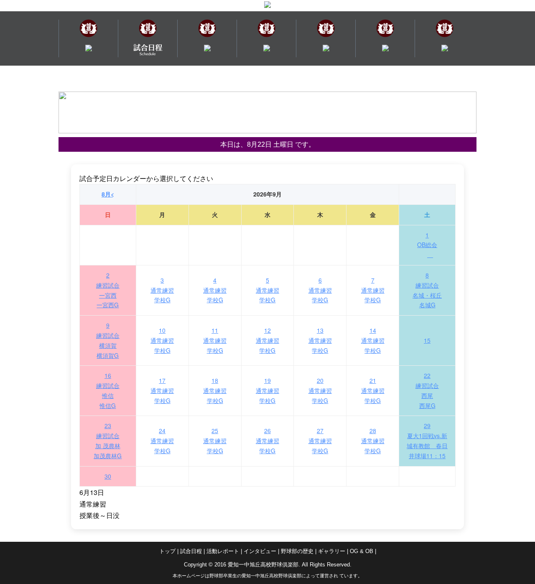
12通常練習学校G (267, 340)
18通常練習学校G (215, 390)
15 (427, 340)
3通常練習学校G (162, 290)
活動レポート (222, 551)
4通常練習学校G (215, 290)
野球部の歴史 (297, 551)
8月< (108, 194)
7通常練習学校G (373, 290)
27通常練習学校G (320, 440)
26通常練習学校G (267, 440)
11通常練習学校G (215, 340)
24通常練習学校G (162, 440)
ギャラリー (331, 551)
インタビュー (260, 551)
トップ (167, 551)
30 (107, 476)
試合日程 (191, 551)
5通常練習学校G (267, 290)
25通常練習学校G (215, 440)
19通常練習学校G (267, 390)
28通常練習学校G (373, 440)
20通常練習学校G (320, 390)
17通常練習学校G (162, 390)
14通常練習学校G (373, 340)
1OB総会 (427, 240)
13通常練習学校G (320, 340)
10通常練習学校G (162, 340)
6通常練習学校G (320, 290)
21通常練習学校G (373, 390)
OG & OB (361, 551)
